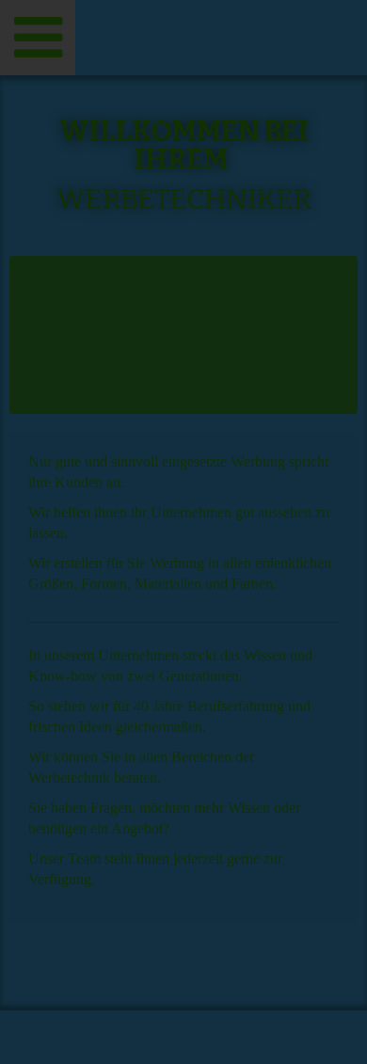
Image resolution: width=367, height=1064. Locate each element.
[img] (183, 37)
